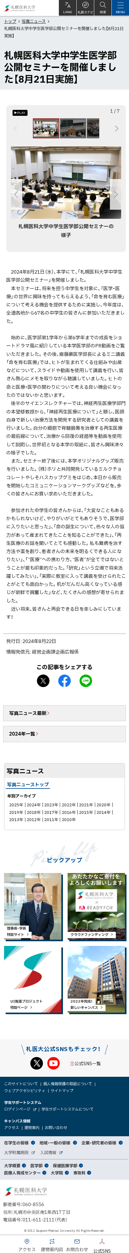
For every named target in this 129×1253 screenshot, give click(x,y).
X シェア (43, 681)
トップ (10, 21)
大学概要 (12, 1165)
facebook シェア (64, 681)
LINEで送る (86, 681)
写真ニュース (34, 21)
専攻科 (79, 1173)
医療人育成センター (22, 1173)
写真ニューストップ (28, 784)
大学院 (57, 1173)
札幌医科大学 (19, 8)
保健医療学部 (65, 1165)
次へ (116, 128)
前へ (16, 128)
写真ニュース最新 (27, 713)
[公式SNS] (92, 1242)
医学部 (36, 1165)
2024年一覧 (22, 733)
